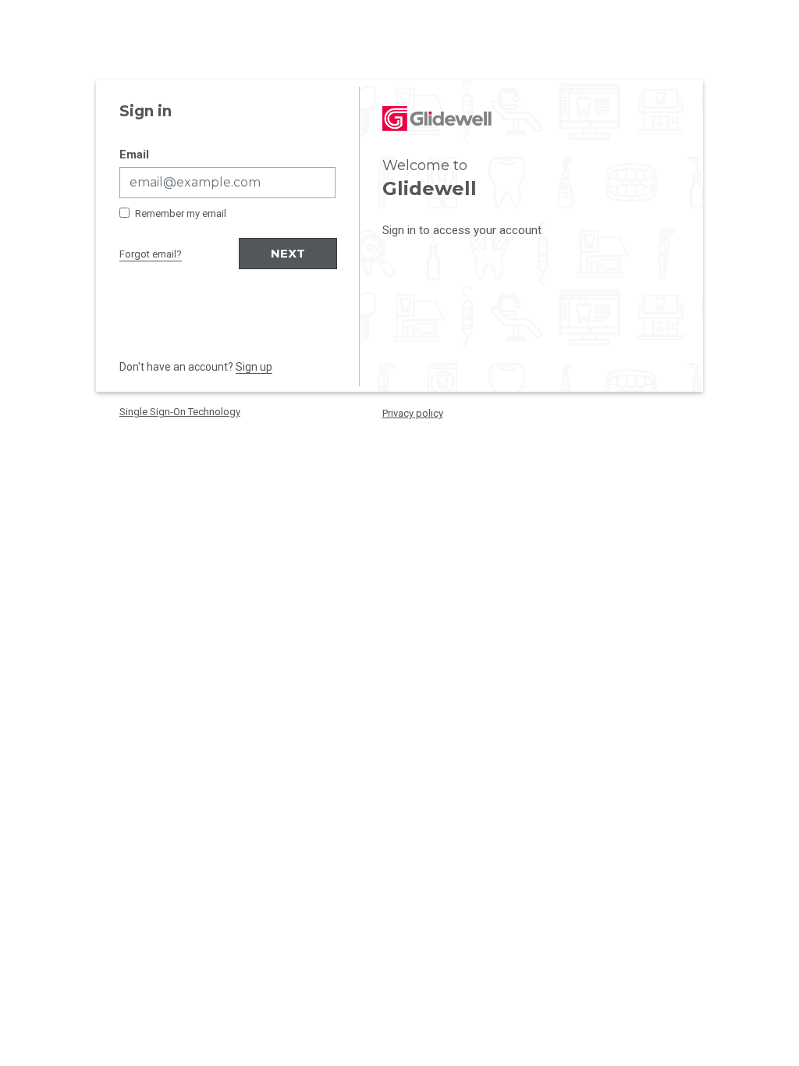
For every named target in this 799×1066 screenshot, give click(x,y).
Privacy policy (412, 413)
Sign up (254, 367)
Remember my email (180, 213)
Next (288, 253)
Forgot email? (150, 254)
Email (134, 154)
